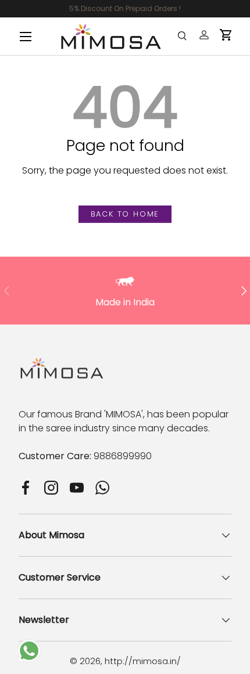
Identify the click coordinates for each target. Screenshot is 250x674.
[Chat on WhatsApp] (29, 646)
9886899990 (123, 456)
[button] (226, 35)
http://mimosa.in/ (143, 661)
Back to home (125, 213)
